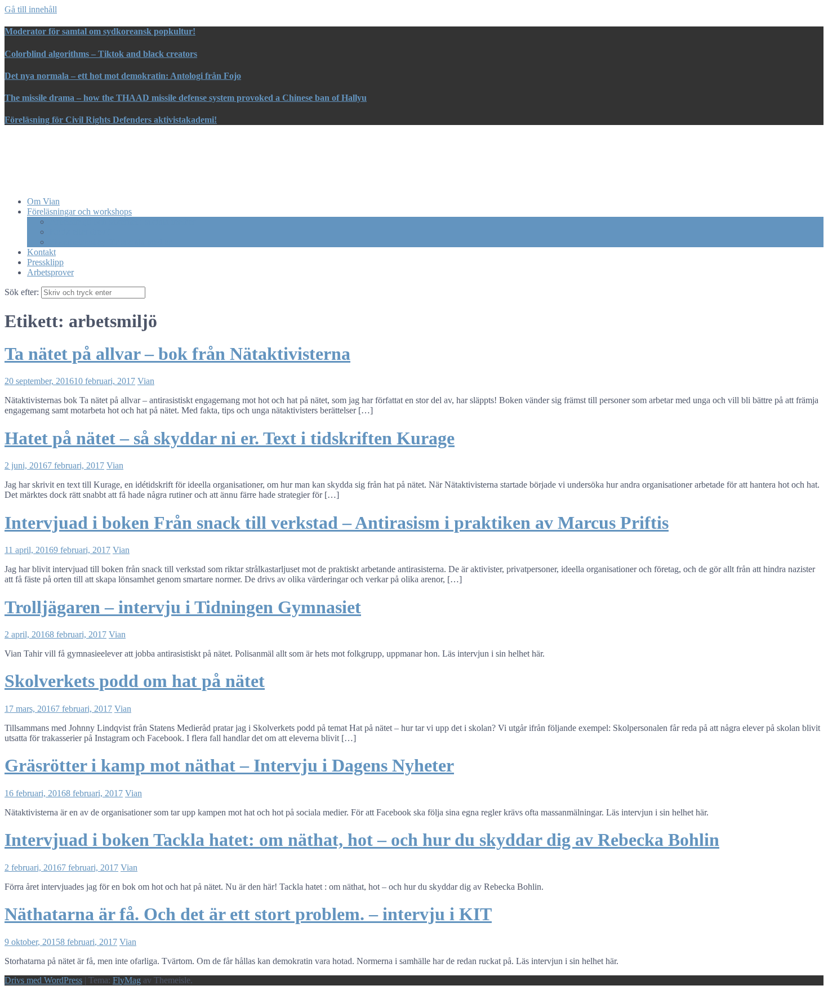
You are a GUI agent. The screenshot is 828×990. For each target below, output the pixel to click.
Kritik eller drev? (80, 232)
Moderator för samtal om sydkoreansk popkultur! (100, 31)
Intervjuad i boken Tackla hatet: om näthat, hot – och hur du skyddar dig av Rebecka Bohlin (362, 840)
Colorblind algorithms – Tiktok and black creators (101, 54)
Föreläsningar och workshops (79, 211)
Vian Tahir (46, 147)
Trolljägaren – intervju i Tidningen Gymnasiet (183, 607)
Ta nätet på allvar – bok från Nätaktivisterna (177, 354)
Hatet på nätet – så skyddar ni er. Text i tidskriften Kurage (230, 438)
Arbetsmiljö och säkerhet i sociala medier (122, 221)
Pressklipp (45, 262)
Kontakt (41, 252)
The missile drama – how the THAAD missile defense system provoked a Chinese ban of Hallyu (186, 97)
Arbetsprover (50, 272)
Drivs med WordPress (43, 980)
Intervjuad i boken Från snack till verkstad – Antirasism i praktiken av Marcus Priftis (337, 522)
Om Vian (43, 201)
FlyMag (127, 980)
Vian (145, 381)
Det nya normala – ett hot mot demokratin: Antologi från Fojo (123, 76)
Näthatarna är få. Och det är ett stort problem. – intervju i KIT (248, 914)
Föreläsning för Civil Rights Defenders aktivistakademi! (111, 119)
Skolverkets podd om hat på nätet (135, 681)
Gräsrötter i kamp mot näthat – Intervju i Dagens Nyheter (229, 765)
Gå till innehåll (31, 9)
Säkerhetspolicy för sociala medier (110, 242)
